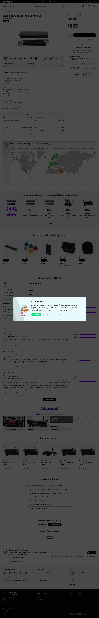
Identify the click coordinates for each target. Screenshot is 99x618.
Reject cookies (47, 314)
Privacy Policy (78, 318)
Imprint (72, 318)
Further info (56, 314)
